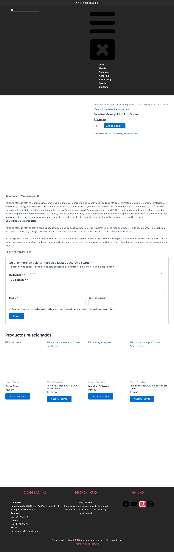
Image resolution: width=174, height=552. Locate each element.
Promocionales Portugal (87, 543)
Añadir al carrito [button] (18, 396)
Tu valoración (18, 279)
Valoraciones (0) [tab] (30, 196)
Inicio (96, 104)
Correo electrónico (97, 298)
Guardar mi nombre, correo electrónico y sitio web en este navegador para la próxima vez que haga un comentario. (63, 309)
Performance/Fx (107, 104)
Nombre (13, 298)
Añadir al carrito (114, 125)
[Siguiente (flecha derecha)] (169, 293)
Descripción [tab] (11, 196)
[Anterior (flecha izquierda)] (5, 293)
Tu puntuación (17, 273)
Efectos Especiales (126, 104)
